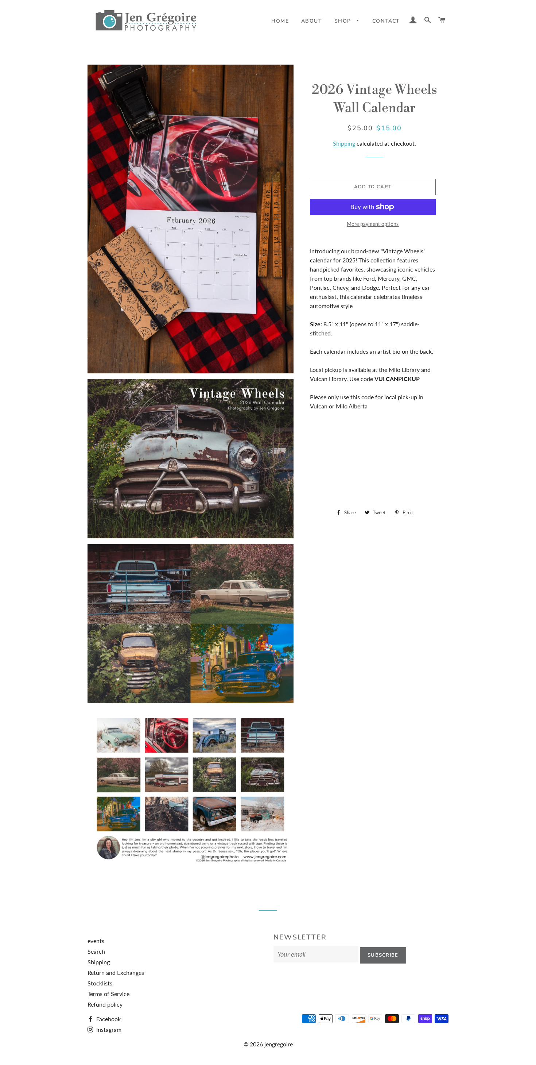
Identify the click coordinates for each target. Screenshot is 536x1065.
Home (280, 21)
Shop (343, 21)
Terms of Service (108, 993)
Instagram (108, 1029)
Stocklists (100, 983)
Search (96, 951)
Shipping (344, 143)
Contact (386, 21)
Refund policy (105, 1004)
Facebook (108, 1018)
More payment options (373, 224)
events (96, 940)
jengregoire (278, 1044)
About (311, 21)
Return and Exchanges (116, 972)
